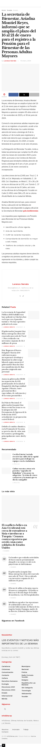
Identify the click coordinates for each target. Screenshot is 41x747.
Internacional (7, 696)
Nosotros (5, 729)
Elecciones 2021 (8, 687)
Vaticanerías (26, 693)
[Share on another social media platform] (34, 94)
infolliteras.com (12, 736)
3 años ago (16, 482)
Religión (25, 680)
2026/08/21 (19, 327)
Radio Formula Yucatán (27, 676)
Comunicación (7, 672)
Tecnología (26, 690)
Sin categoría (27, 688)
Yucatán (9, 10)
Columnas (6, 669)
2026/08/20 (19, 374)
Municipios (26, 666)
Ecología (5, 684)
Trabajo (25, 729)
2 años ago (16, 464)
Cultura (5, 678)
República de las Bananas (29, 684)
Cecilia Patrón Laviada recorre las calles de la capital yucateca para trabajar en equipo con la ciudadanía (25, 457)
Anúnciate (15, 729)
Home (4, 10)
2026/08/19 (19, 422)
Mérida (4, 699)
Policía (24, 672)
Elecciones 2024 (8, 690)
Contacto (5, 675)
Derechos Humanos (10, 681)
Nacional (25, 669)
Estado (15, 10)
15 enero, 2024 (25, 61)
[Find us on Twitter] (5, 709)
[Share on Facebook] (14, 94)
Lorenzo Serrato (10, 61)
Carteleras (6, 666)
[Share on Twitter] (24, 94)
